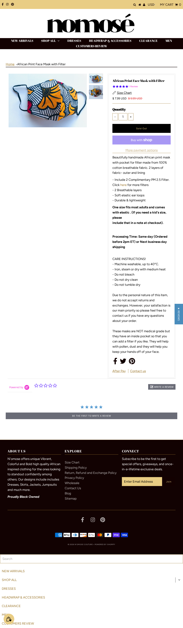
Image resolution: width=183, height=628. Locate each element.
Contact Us (73, 488)
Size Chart (72, 462)
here (123, 185)
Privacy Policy (74, 478)
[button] (161, 387)
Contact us (138, 371)
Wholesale (72, 483)
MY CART (170, 5)
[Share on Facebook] (115, 362)
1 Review (133, 86)
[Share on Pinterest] (132, 362)
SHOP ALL (48, 41)
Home (10, 64)
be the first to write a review (91, 415)
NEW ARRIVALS (22, 41)
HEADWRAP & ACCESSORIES (110, 41)
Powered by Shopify (105, 544)
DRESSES (74, 41)
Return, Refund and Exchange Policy (91, 473)
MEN (168, 41)
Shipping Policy (76, 468)
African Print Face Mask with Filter (41, 64)
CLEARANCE (148, 41)
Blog (68, 493)
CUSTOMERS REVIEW (91, 46)
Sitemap (71, 499)
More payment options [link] (141, 150)
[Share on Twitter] (123, 362)
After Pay (119, 371)
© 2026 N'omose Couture (80, 544)
